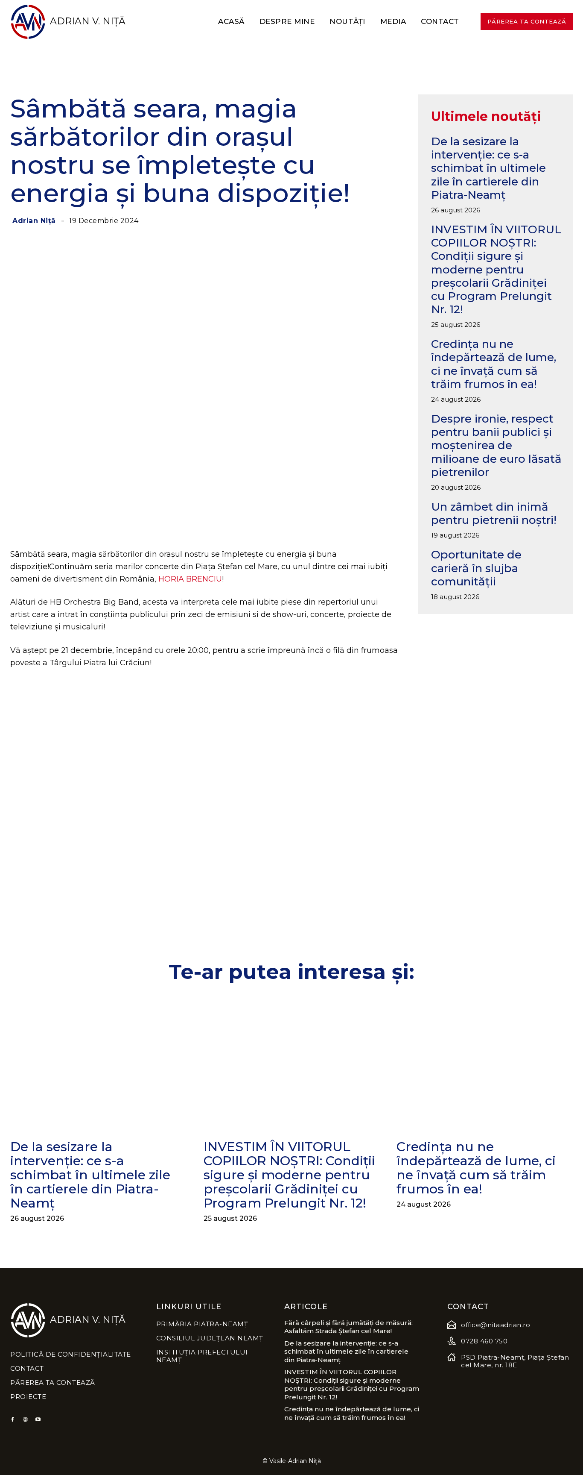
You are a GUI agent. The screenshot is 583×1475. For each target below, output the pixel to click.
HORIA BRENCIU (190, 579)
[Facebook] (12, 1419)
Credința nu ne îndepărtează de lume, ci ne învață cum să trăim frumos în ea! (493, 364)
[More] (361, 519)
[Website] (25, 1419)
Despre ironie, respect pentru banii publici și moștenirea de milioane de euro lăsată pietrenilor (496, 445)
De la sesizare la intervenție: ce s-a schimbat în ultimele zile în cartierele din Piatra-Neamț (488, 168)
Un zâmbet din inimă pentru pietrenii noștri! (494, 513)
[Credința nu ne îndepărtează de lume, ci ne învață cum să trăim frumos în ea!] (484, 1063)
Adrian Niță (34, 220)
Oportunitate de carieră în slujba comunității (476, 568)
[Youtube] (38, 1419)
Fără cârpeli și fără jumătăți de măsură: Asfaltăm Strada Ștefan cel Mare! (348, 1327)
